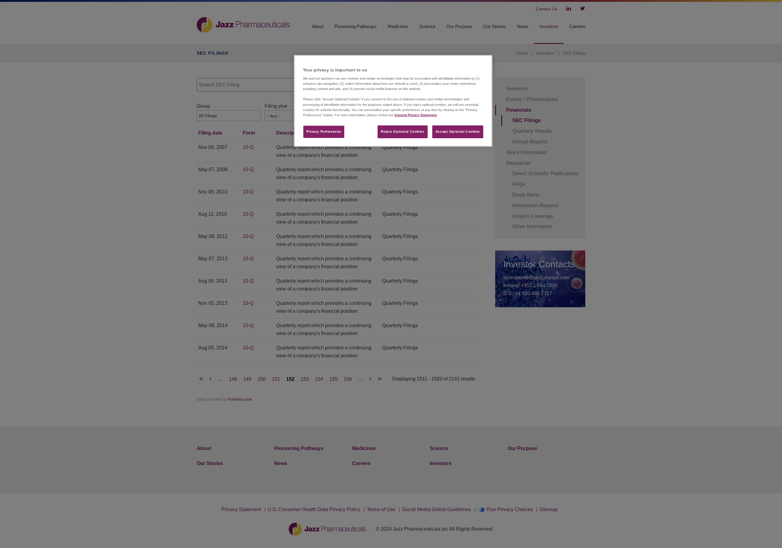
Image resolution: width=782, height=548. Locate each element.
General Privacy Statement (415, 115)
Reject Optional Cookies (402, 131)
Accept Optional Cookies (458, 131)
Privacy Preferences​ (323, 131)
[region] (393, 101)
